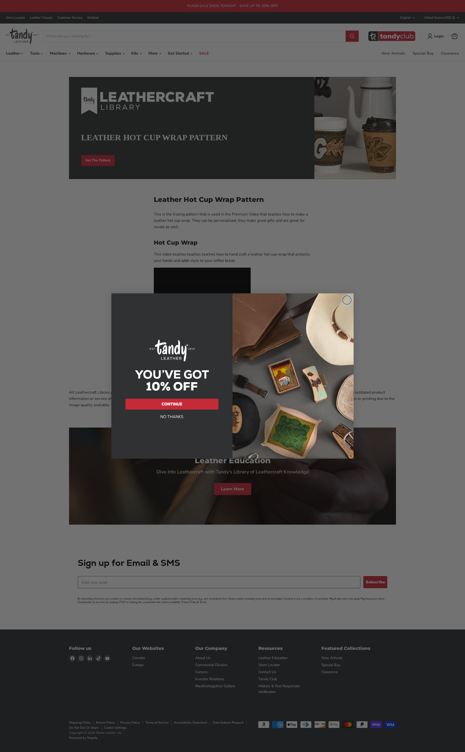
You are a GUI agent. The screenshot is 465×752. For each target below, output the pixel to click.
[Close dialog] (347, 300)
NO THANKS (172, 416)
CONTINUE (172, 404)
